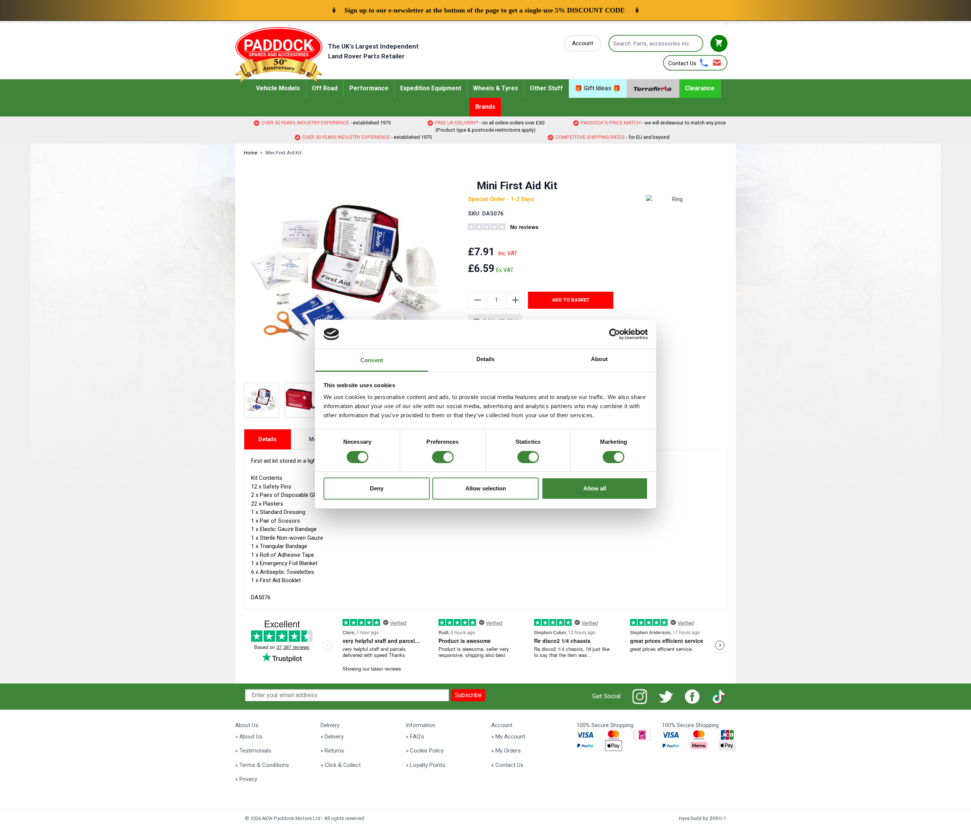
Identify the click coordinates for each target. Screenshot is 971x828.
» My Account (508, 736)
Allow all (594, 488)
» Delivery (332, 736)
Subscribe (468, 695)
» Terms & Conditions (262, 765)
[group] (514, 228)
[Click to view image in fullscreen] (345, 272)
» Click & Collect (341, 765)
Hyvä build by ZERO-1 (702, 818)
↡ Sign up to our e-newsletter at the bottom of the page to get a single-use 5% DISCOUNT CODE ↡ (485, 10)
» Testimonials (253, 750)
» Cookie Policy (425, 750)
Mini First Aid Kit (284, 153)
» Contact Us (507, 765)
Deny (376, 488)
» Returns (332, 750)
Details (267, 439)
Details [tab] (485, 359)
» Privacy (246, 779)
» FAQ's (415, 736)
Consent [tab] (371, 360)
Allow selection (485, 488)
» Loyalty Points (425, 765)
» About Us (248, 736)
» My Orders (506, 750)
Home (250, 153)
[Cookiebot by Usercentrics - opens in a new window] (614, 334)
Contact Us (682, 63)
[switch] (443, 457)
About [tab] (599, 359)
